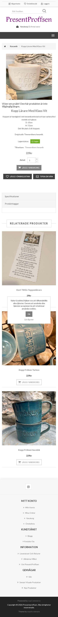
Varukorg (30, 518)
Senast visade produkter (30, 582)
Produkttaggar (12, 203)
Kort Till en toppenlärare (29, 290)
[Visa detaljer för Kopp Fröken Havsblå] (29, 418)
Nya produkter (30, 588)
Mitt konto (30, 507)
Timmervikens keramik (34, 147)
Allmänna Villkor (30, 559)
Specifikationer (12, 196)
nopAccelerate (33, 611)
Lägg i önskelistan (20, 176)
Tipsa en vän (46, 176)
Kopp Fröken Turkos (29, 370)
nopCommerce (34, 601)
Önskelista (30, 524)
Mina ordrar (30, 513)
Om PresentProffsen (30, 564)
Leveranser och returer (30, 553)
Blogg (30, 536)
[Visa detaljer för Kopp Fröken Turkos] (29, 338)
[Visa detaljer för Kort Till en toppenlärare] (29, 258)
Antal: (22, 160)
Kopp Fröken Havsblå (29, 450)
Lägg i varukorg (30, 168)
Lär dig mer (29, 319)
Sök (45, 11)
